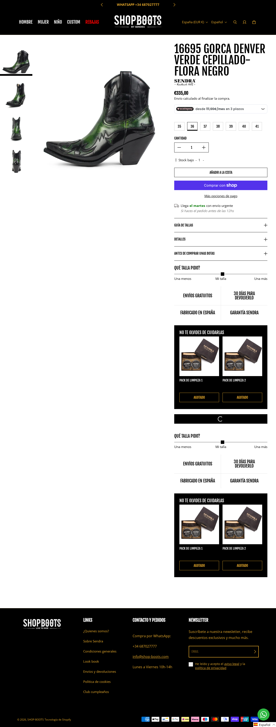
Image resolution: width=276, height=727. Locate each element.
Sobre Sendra (93, 641)
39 (231, 126)
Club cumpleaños (96, 692)
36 (192, 126)
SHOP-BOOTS (35, 719)
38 (218, 126)
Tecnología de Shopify (58, 719)
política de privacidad (210, 668)
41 (257, 126)
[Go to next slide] (174, 4)
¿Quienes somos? (96, 631)
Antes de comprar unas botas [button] (194, 253)
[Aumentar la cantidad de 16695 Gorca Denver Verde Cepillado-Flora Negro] (204, 147)
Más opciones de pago (220, 196)
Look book (91, 661)
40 (244, 126)
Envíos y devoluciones (99, 671)
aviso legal (231, 664)
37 (205, 126)
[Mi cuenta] (244, 22)
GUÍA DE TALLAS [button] (183, 225)
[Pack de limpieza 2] (242, 356)
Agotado (199, 397)
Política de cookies (97, 681)
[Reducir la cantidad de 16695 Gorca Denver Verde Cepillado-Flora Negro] (179, 147)
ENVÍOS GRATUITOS (138, 4)
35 (179, 126)
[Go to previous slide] (102, 4)
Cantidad (180, 138)
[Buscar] (235, 22)
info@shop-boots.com (151, 656)
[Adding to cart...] (220, 419)
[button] (264, 724)
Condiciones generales (99, 651)
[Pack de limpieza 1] (199, 356)
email (195, 651)
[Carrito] (254, 22)
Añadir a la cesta (221, 172)
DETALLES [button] (179, 239)
